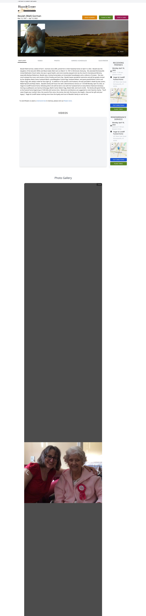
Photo (57, 61)
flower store (68, 101)
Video (40, 61)
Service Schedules (79, 61)
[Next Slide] (99, 472)
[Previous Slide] (27, 472)
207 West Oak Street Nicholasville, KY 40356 (119, 84)
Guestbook (103, 61)
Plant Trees (118, 109)
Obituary (22, 61)
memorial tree (41, 101)
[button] (118, 93)
